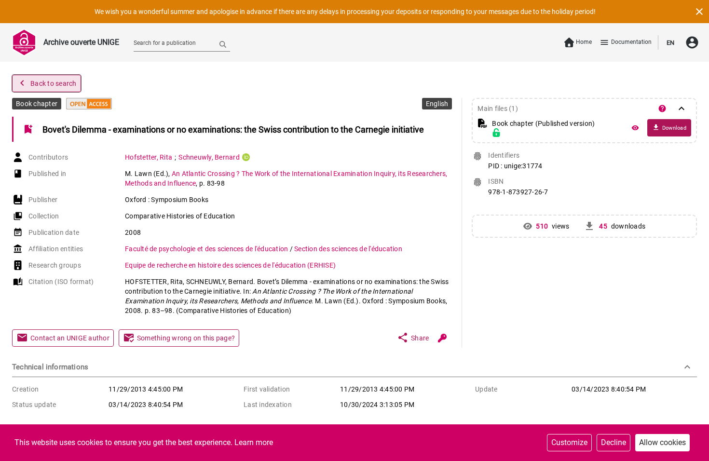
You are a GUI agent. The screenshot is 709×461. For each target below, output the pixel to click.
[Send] (223, 44)
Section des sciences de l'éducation (348, 249)
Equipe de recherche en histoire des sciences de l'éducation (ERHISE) (230, 265)
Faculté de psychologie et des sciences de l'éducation (207, 249)
